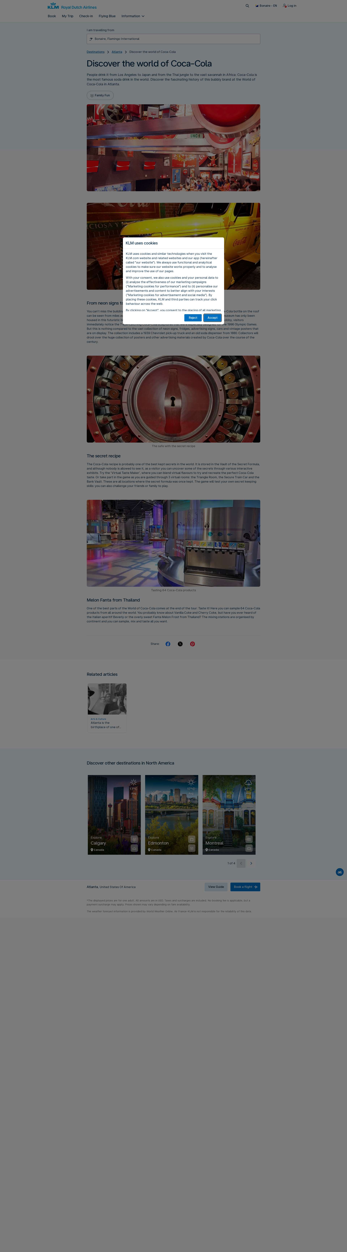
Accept (213, 317)
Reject (193, 317)
